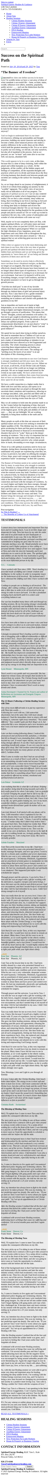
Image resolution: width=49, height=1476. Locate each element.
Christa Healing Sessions (21, 21)
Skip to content (7, 2)
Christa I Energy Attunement (23, 23)
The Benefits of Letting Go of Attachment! (20, 514)
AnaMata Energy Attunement (23, 28)
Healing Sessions (13, 18)
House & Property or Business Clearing (27, 37)
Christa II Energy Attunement (23, 25)
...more (4, 954)
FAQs (8, 42)
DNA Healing (17, 30)
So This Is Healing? (10, 512)
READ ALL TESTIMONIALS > (15, 1414)
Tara (38, 66)
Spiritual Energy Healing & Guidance (16, 4)
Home (8, 14)
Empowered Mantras (20, 32)
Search (29, 1467)
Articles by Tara (12, 39)
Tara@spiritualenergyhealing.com (16, 1464)
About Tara (11, 16)
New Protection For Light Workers (25, 35)
